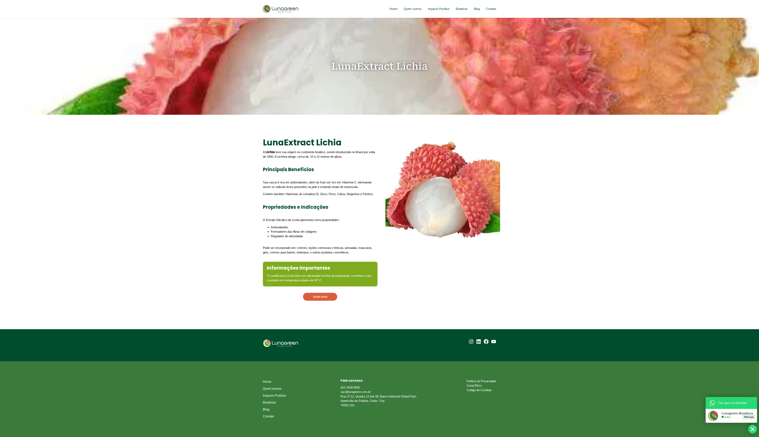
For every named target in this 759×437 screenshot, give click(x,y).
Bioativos (462, 8)
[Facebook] (486, 341)
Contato (491, 8)
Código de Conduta (479, 390)
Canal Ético (474, 385)
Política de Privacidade (481, 381)
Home (393, 8)
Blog (477, 8)
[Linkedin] (478, 341)
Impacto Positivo (438, 8)
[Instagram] (471, 341)
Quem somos (413, 8)
